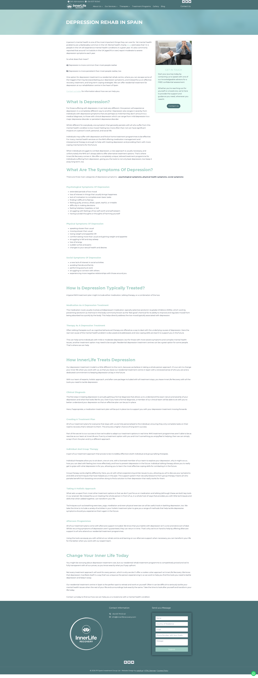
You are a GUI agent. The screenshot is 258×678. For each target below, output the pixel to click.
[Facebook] (183, 1)
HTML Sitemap (150, 671)
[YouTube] (189, 1)
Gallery (156, 6)
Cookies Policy (162, 671)
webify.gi (139, 671)
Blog (163, 6)
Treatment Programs (141, 6)
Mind (128, 45)
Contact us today (73, 91)
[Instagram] (186, 1)
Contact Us (186, 6)
